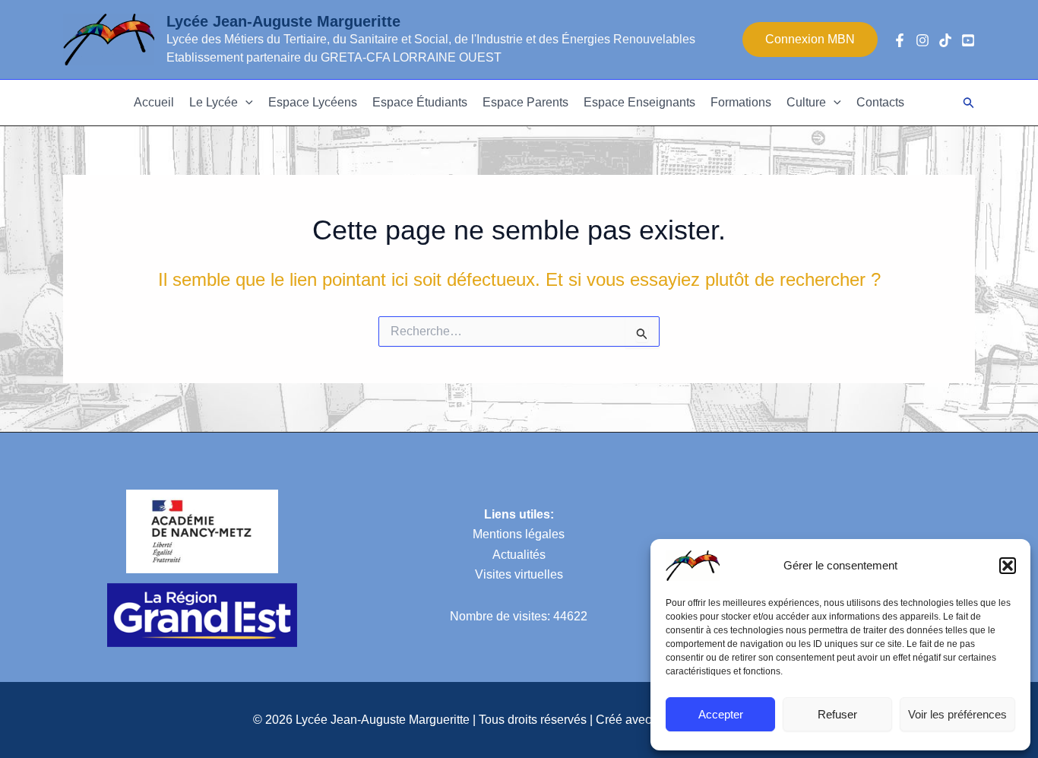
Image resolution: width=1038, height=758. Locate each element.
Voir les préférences (957, 714)
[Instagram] (922, 40)
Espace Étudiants (419, 102)
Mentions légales (519, 534)
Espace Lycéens (312, 102)
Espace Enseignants (639, 102)
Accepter (720, 714)
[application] (245, 102)
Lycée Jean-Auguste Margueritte (283, 21)
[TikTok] (945, 40)
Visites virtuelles (519, 574)
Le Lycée (213, 102)
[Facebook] (900, 40)
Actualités (519, 554)
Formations (740, 102)
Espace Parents (525, 102)
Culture (806, 102)
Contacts (880, 102)
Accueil (154, 102)
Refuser (837, 714)
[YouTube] (968, 40)
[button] (1007, 565)
